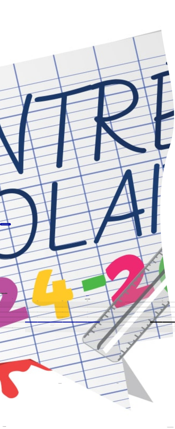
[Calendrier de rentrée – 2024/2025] (35, 215)
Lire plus (5, 427)
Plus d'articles (5, 224)
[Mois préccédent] (12, 298)
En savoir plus (3, 263)
